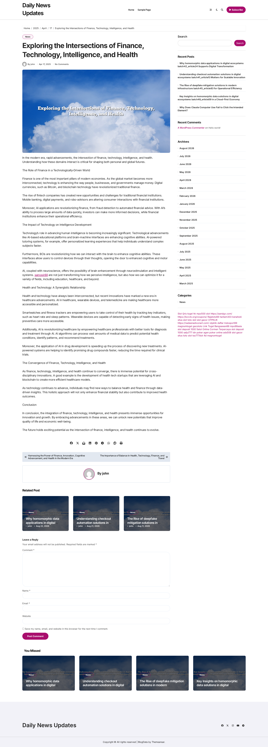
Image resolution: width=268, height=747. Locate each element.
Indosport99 (230, 323)
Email (26, 603)
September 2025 (189, 235)
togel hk (191, 313)
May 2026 (185, 172)
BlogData (143, 742)
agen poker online (213, 332)
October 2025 (187, 227)
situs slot (182, 320)
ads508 (227, 332)
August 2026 (187, 148)
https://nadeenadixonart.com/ (193, 323)
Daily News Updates (49, 725)
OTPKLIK (213, 320)
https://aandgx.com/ (221, 313)
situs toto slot (185, 335)
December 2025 (188, 211)
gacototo (197, 326)
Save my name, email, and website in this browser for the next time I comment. (66, 628)
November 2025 (188, 219)
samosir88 (41, 275)
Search (182, 36)
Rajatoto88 (213, 316)
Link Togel (208, 326)
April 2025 (185, 275)
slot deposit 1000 (187, 329)
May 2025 (185, 267)
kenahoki (237, 316)
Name (26, 590)
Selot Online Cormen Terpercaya (214, 329)
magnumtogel (185, 326)
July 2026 (185, 156)
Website (26, 616)
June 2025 (185, 259)
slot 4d (203, 335)
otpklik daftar (217, 323)
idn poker (198, 332)
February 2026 (188, 196)
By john (31, 64)
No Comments (62, 64)
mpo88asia (236, 326)
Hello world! (214, 127)
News (27, 37)
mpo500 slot (203, 313)
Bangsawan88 (222, 326)
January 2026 (187, 204)
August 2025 (187, 243)
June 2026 (185, 164)
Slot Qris (182, 313)
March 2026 (186, 188)
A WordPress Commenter (191, 127)
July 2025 (185, 251)
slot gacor (202, 320)
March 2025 (186, 283)
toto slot (192, 320)
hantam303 (226, 316)
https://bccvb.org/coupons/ (192, 316)
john (105, 473)
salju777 (188, 332)
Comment (28, 550)
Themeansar (158, 742)
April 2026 (185, 180)
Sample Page (144, 9)
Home (131, 9)
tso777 (195, 335)
